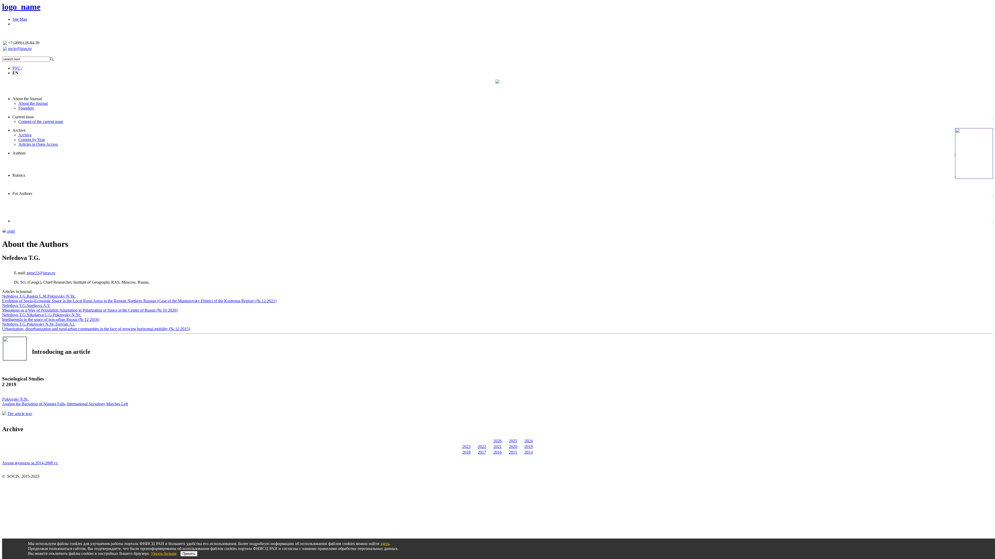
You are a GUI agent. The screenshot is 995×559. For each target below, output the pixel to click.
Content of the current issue (40, 121)
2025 (513, 441)
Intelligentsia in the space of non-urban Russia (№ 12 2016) (50, 319)
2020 (513, 446)
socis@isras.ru (20, 48)
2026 (497, 441)
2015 (513, 452)
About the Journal (27, 99)
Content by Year (31, 139)
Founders (26, 108)
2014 (528, 452)
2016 (497, 452)
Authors (19, 153)
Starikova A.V (38, 305)
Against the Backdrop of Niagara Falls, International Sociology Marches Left (65, 404)
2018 (466, 452)
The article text (19, 413)
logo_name (21, 6)
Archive (19, 130)
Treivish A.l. (65, 324)
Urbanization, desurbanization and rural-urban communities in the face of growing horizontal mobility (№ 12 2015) (96, 329)
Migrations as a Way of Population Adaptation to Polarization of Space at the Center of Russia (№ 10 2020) (89, 310)
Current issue (23, 117)
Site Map (19, 19)
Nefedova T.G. (14, 296)
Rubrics (18, 175)
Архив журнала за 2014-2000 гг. (30, 463)
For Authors (22, 193)
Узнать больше (164, 553)
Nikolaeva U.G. (40, 315)
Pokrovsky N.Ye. (61, 296)
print (10, 231)
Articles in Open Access (38, 144)
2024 (528, 441)
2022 (482, 446)
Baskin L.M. (37, 296)
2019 (528, 446)
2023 (466, 446)
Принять (188, 554)
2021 (497, 446)
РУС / (17, 68)
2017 (482, 452)
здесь (384, 543)
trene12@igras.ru (40, 273)
